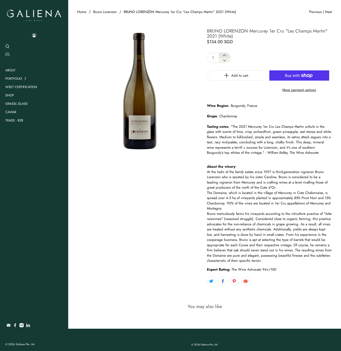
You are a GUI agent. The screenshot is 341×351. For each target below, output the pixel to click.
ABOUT (10, 70)
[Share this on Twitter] (211, 281)
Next (328, 11)
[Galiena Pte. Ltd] (34, 15)
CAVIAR (10, 112)
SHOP (9, 95)
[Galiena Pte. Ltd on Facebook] (15, 326)
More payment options (299, 89)
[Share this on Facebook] (222, 281)
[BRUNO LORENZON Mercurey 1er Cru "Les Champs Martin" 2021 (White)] (139, 91)
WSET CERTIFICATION (21, 87)
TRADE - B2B (14, 120)
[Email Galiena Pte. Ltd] (8, 326)
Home (81, 12)
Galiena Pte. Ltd (25, 344)
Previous (315, 11)
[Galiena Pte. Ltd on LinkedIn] (28, 326)
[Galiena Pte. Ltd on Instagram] (21, 326)
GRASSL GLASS (16, 103)
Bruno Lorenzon (105, 12)
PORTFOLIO (13, 78)
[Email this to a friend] (245, 281)
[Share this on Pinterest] (234, 281)
